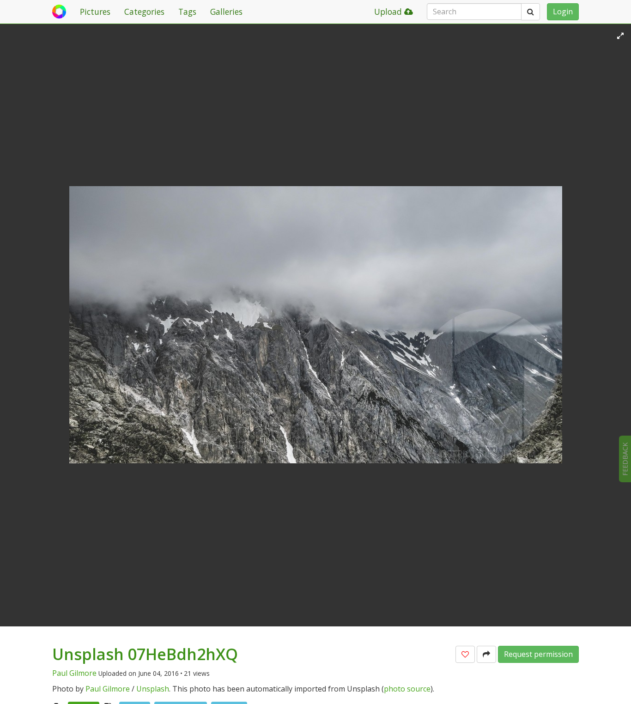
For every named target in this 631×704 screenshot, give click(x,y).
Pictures (95, 11)
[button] (465, 654)
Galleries (226, 11)
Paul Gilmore (74, 673)
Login (563, 11)
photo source (407, 689)
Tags (187, 11)
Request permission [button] (538, 654)
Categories (144, 11)
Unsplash (152, 689)
